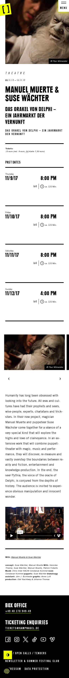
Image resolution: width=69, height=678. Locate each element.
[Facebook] (8, 639)
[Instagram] (16, 639)
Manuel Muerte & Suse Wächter (26, 557)
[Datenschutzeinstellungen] (7, 671)
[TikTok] (34, 639)
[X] (25, 639)
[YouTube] (43, 639)
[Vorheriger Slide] (8, 379)
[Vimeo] (52, 639)
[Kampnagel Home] (6, 8)
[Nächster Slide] (60, 379)
